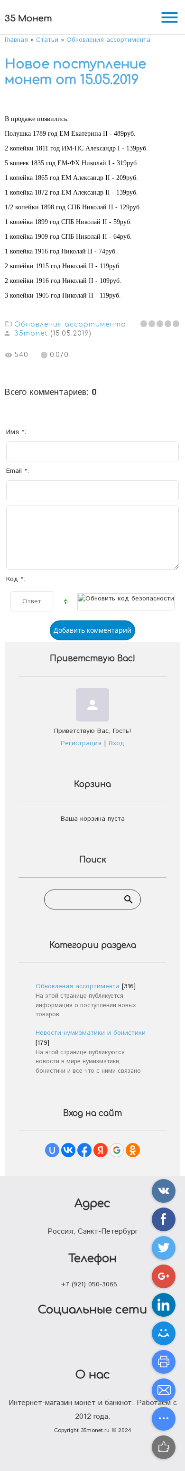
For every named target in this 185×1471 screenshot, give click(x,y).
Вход (116, 743)
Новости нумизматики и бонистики (91, 1033)
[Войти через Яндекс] (100, 1150)
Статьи (47, 40)
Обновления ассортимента (108, 40)
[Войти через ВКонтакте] (68, 1150)
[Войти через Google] (117, 1150)
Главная (16, 40)
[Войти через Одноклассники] (133, 1150)
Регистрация (81, 743)
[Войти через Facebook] (84, 1150)
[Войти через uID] (52, 1150)
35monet (31, 333)
